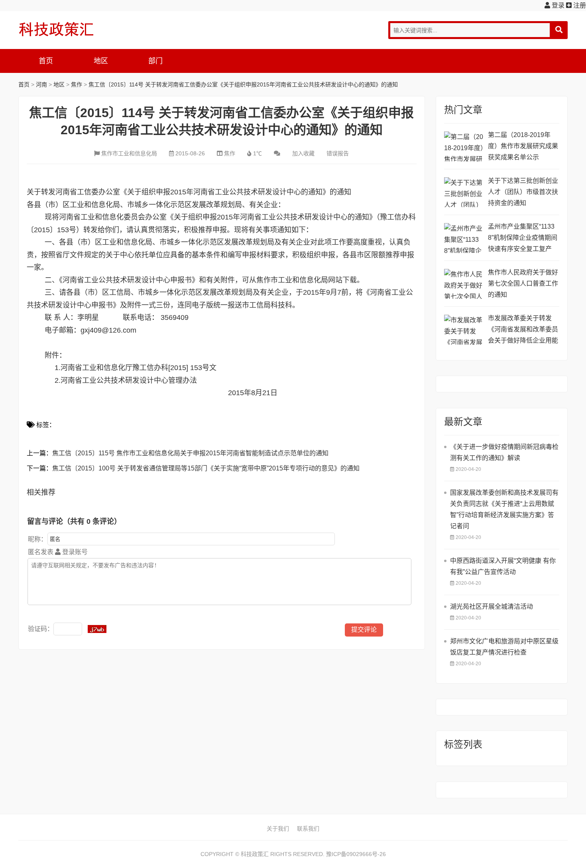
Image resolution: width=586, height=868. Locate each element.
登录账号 (74, 552)
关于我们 (278, 828)
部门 (155, 61)
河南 (41, 84)
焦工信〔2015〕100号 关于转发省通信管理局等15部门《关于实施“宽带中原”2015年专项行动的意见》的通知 (206, 468)
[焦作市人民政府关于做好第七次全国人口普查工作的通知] (464, 284)
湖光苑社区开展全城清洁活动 (491, 606)
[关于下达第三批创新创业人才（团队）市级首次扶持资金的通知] (464, 192)
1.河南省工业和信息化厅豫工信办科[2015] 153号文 (135, 368)
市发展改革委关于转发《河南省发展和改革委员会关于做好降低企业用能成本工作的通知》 (523, 330)
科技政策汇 (56, 29)
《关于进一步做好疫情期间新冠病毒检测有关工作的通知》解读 (504, 452)
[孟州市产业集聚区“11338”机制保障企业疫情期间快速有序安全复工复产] (464, 238)
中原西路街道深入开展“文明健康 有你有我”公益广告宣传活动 (503, 566)
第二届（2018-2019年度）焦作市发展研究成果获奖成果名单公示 (523, 146)
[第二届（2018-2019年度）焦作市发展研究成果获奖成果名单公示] (464, 146)
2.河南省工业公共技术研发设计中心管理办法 (125, 380)
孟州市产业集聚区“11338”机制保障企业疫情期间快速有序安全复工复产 (522, 237)
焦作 (76, 84)
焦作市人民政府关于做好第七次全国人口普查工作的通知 (523, 283)
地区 (101, 61)
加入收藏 (303, 153)
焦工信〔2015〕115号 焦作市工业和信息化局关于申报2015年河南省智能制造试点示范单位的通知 (190, 453)
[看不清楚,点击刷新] (97, 629)
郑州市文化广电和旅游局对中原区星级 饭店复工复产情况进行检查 (504, 647)
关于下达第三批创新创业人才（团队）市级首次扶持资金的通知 (523, 191)
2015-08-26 (190, 153)
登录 (557, 5)
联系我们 (308, 828)
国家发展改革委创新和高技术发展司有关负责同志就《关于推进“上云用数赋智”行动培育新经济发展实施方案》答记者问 (504, 509)
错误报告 (337, 153)
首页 (46, 61)
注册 (579, 5)
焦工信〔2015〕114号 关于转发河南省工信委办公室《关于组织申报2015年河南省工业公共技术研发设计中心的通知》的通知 (243, 84)
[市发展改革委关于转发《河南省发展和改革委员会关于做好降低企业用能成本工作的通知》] (464, 330)
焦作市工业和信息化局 (129, 153)
